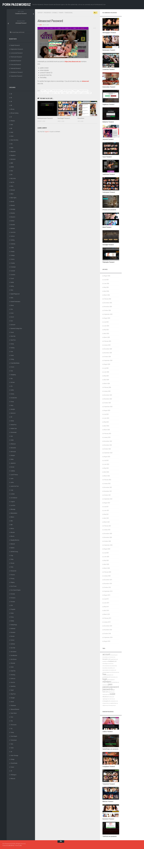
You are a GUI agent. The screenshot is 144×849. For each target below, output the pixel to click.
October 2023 (107, 403)
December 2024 (108, 349)
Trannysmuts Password (108, 784)
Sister (12, 667)
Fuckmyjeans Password (108, 192)
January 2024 (107, 391)
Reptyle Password (15, 45)
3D (11, 94)
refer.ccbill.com (105, 696)
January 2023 (107, 437)
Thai (12, 721)
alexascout (85, 81)
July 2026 (106, 279)
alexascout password (83, 90)
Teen (12, 717)
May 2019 (106, 606)
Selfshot (13, 644)
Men (12, 521)
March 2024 (107, 383)
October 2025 (107, 310)
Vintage (12, 759)
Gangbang (13, 374)
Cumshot (13, 274)
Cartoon (13, 236)
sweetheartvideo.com (114, 703)
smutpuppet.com (106, 701)
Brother (12, 221)
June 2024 (106, 372)
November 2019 (108, 583)
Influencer (13, 444)
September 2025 (108, 314)
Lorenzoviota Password (16, 53)
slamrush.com (112, 698)
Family (12, 344)
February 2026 (107, 299)
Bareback (13, 159)
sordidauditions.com (114, 701)
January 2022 (107, 483)
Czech (12, 278)
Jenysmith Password (107, 139)
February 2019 (107, 618)
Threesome (13, 724)
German (13, 382)
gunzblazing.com (106, 677)
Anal (12, 124)
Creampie (13, 267)
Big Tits (12, 182)
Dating (12, 286)
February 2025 (107, 341)
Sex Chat (13, 648)
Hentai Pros (13, 424)
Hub (12, 436)
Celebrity (13, 244)
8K (11, 105)
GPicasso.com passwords (109, 209)
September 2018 (108, 637)
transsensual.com (112, 705)
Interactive (13, 448)
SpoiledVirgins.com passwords (110, 749)
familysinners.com (115, 672)
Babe (12, 147)
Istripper (13, 455)
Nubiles (12, 548)
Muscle (12, 536)
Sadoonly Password (16, 68)
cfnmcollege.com (105, 663)
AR (11, 128)
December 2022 (108, 441)
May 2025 (106, 329)
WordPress (11, 845)
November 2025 (108, 306)
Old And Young (14, 551)
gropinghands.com (109, 674)
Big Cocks (13, 178)
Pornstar (13, 601)
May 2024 (106, 376)
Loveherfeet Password (108, 69)
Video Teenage (14, 755)
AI (11, 117)
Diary (12, 290)
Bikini (12, 186)
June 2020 (106, 556)
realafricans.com (111, 692)
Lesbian (13, 494)
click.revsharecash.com (106, 665)
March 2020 (107, 568)
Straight (13, 698)
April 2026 (106, 291)
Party (12, 567)
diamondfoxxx (105, 668)
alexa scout (48, 90)
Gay (11, 378)
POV (12, 605)
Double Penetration (15, 301)
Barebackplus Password (108, 50)
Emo (12, 309)
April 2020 (106, 564)
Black (12, 194)
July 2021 (106, 506)
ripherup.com (111, 696)
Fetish (12, 355)
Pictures (13, 574)
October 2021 (107, 495)
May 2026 (106, 287)
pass (69, 92)
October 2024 (107, 356)
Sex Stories (13, 659)
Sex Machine (14, 655)
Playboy (12, 582)
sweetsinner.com (105, 705)
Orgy (12, 555)
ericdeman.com (113, 670)
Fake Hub (13, 336)
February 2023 (107, 433)
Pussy (12, 617)
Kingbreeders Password (17, 49)
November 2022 (108, 445)
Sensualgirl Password (108, 244)
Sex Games (13, 651)
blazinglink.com (106, 659)
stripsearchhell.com (106, 703)
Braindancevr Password (16, 72)
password (78, 92)
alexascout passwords (42, 92)
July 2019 (106, 599)
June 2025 (106, 326)
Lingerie (13, 501)
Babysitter (13, 151)
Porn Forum (13, 586)
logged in (47, 131)
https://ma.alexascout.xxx (73, 61)
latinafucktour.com (114, 677)
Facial (12, 332)
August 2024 (107, 364)
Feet (12, 351)
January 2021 (107, 529)
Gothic (12, 390)
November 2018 (108, 629)
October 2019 (107, 587)
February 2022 (107, 479)
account (43, 90)
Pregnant (13, 609)
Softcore (13, 678)
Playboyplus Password (108, 262)
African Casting (14, 113)
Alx (21, 845)
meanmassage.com (111, 679)
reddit (89, 92)
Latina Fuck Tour (15, 486)
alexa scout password (56, 90)
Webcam (13, 778)
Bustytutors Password (108, 819)
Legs (12, 490)
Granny (12, 394)
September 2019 (108, 591)
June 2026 (106, 283)
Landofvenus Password (108, 174)
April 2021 (106, 518)
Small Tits (13, 671)
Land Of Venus (14, 474)
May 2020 (106, 560)
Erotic (12, 313)
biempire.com (112, 657)
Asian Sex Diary (14, 140)
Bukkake (13, 228)
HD (11, 417)
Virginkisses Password (108, 104)
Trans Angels (14, 736)
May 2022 (106, 468)
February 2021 (107, 526)
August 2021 (107, 503)
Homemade (13, 432)
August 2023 (107, 410)
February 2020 (107, 572)
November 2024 (108, 352)
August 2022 (107, 456)
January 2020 (107, 576)
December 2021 (108, 487)
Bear (12, 171)
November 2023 (108, 399)
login (40, 25)
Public (12, 613)
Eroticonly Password (16, 64)
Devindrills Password (16, 60)
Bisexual (13, 190)
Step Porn (13, 694)
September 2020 (108, 545)
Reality (12, 621)
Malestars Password (107, 801)
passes (73, 92)
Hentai (12, 421)
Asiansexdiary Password (108, 87)
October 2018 (107, 633)
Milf (11, 524)
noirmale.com (105, 684)
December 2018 (108, 626)
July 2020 (106, 553)
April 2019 (106, 610)
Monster (13, 532)
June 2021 (106, 510)
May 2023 (106, 422)
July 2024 (106, 368)
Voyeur (12, 767)
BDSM (12, 167)
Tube (12, 744)
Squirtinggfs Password (64, 118)
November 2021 (108, 491)
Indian (12, 440)
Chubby (12, 251)
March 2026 (107, 295)
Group (12, 401)
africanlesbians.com (106, 657)
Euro (12, 321)
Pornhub (13, 594)
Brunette (13, 224)
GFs (12, 386)
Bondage (13, 209)
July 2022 (106, 460)
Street (12, 701)
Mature (12, 517)
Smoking (13, 674)
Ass (12, 144)
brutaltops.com (105, 661)
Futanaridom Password (16, 76)
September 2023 (108, 406)
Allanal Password (106, 227)
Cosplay (13, 263)
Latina (12, 482)
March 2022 (107, 476)
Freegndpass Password (108, 766)
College (13, 255)
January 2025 (107, 345)
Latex (12, 478)
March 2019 (107, 614)
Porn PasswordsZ (16, 5)
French (12, 367)
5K (11, 101)
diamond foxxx (114, 665)
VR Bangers (13, 774)
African (12, 109)
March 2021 (107, 522)
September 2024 (108, 360)
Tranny (61, 12)
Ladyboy (40, 12)
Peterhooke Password (16, 57)
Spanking (13, 686)
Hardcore (13, 413)
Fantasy (12, 347)
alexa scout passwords (67, 90)
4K (11, 97)
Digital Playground (15, 294)
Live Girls (13, 505)
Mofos (12, 528)
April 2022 (106, 472)
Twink (12, 748)
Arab (12, 132)
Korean (12, 467)
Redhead (13, 628)
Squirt (12, 690)
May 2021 (106, 514)
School (12, 640)
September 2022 (108, 453)
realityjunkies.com (105, 694)
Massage (13, 509)
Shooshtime (81, 118)
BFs (11, 174)
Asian (12, 136)
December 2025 (108, 302)
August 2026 (107, 276)
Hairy (12, 405)
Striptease (13, 705)
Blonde (12, 201)
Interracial (13, 451)
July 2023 (106, 414)
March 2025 (107, 337)
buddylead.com (112, 661)
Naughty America (15, 540)
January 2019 (107, 622)
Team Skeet (14, 713)
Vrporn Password (107, 157)
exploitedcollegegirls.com (107, 672)
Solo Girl (13, 682)
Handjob (13, 409)
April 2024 (106, 379)
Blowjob (13, 205)
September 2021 (108, 499)
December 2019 (108, 579)
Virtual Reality (14, 763)
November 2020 (108, 537)
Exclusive (13, 324)
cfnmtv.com (111, 663)
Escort (12, 317)
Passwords (47, 12)
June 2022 (106, 464)
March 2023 (107, 429)
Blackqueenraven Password (45, 118)
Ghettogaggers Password (109, 32)
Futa (12, 371)
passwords (84, 92)
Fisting (12, 359)
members (65, 92)
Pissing (12, 578)
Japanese (13, 463)
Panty (12, 559)
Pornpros (13, 598)
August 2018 (107, 641)
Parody (12, 563)
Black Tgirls (13, 197)
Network (13, 544)
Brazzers (13, 217)
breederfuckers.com (114, 659)
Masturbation (14, 513)
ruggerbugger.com (105, 698)
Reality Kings (14, 624)
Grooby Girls (14, 397)
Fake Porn (13, 340)
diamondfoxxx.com (111, 668)
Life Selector (14, 498)
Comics (12, 259)
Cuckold (13, 271)
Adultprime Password (108, 122)
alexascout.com (52, 92)
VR (11, 771)
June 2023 (106, 418)
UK (11, 751)
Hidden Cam (14, 428)
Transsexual (68, 12)
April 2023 (106, 426)
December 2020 (108, 533)
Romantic (13, 632)
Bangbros (13, 155)
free (57, 92)
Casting (12, 240)
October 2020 (107, 541)
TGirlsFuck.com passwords (109, 836)
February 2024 (107, 387)
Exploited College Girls (16, 328)
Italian (12, 459)
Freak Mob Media (15, 363)
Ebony (12, 305)
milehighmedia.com (115, 682)
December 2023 (108, 395)
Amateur (13, 121)
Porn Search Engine (15, 590)
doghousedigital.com (106, 670)
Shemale (55, 12)
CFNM (12, 247)
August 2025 (107, 318)
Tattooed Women (15, 709)
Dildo (12, 297)
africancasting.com (114, 654)
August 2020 (107, 549)
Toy (11, 728)
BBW (12, 163)
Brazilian (13, 213)
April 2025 (106, 333)
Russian (12, 636)
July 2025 (106, 322)
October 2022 (107, 449)
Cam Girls (13, 232)
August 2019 (107, 595)
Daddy (12, 282)
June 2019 (106, 603)
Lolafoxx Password (107, 731)
